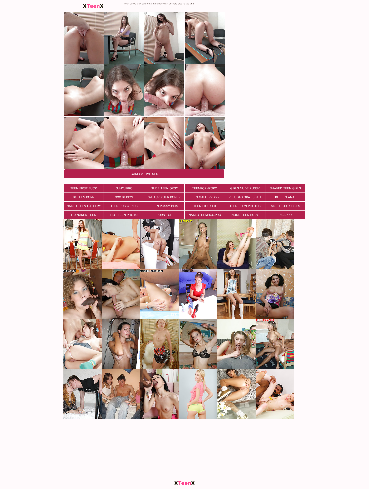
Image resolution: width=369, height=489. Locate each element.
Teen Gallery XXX (204, 197)
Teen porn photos (245, 206)
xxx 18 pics (124, 197)
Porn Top (164, 215)
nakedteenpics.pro (205, 215)
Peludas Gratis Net (245, 197)
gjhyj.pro (124, 188)
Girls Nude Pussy (245, 188)
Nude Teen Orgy (164, 188)
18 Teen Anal (285, 197)
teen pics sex (204, 206)
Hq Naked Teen (83, 215)
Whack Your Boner (164, 197)
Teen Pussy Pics (124, 206)
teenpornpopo (204, 188)
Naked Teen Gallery (83, 206)
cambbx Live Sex (144, 174)
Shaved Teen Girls (285, 188)
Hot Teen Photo (124, 215)
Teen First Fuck (83, 188)
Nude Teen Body (245, 215)
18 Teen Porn (84, 197)
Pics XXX (285, 215)
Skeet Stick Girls (285, 206)
